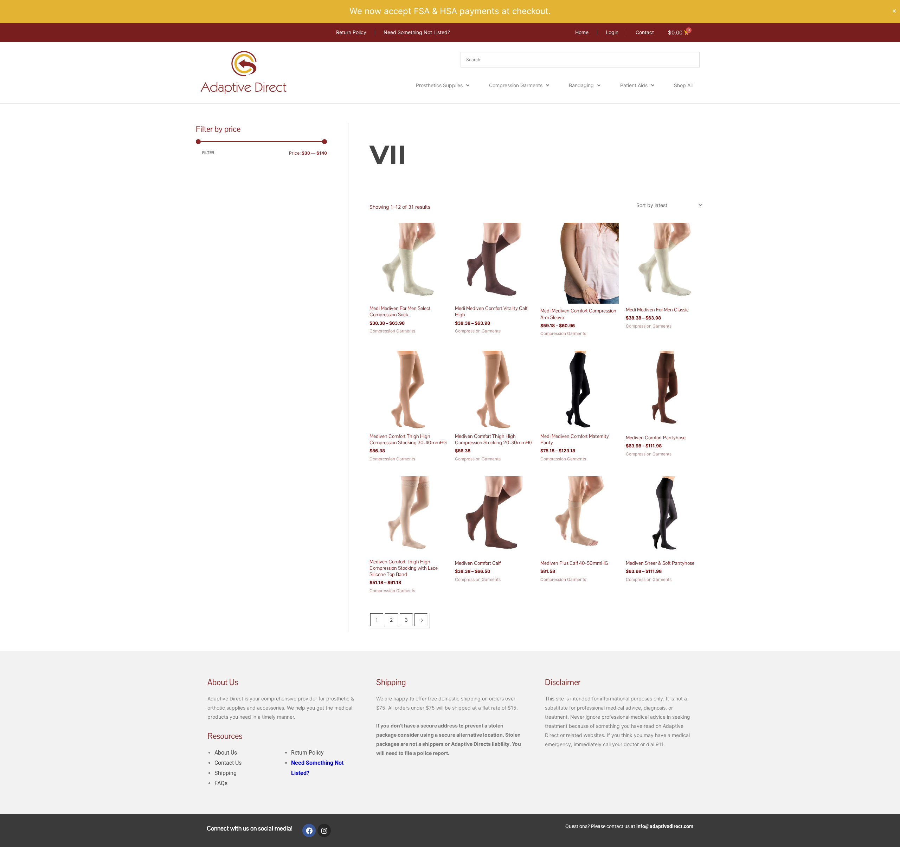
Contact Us (228, 762)
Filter (208, 152)
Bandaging (581, 85)
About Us (225, 752)
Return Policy (307, 752)
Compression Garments (515, 85)
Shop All (683, 85)
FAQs (220, 783)
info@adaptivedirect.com (664, 826)
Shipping (225, 773)
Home (375, 127)
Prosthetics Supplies (439, 85)
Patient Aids (634, 85)
